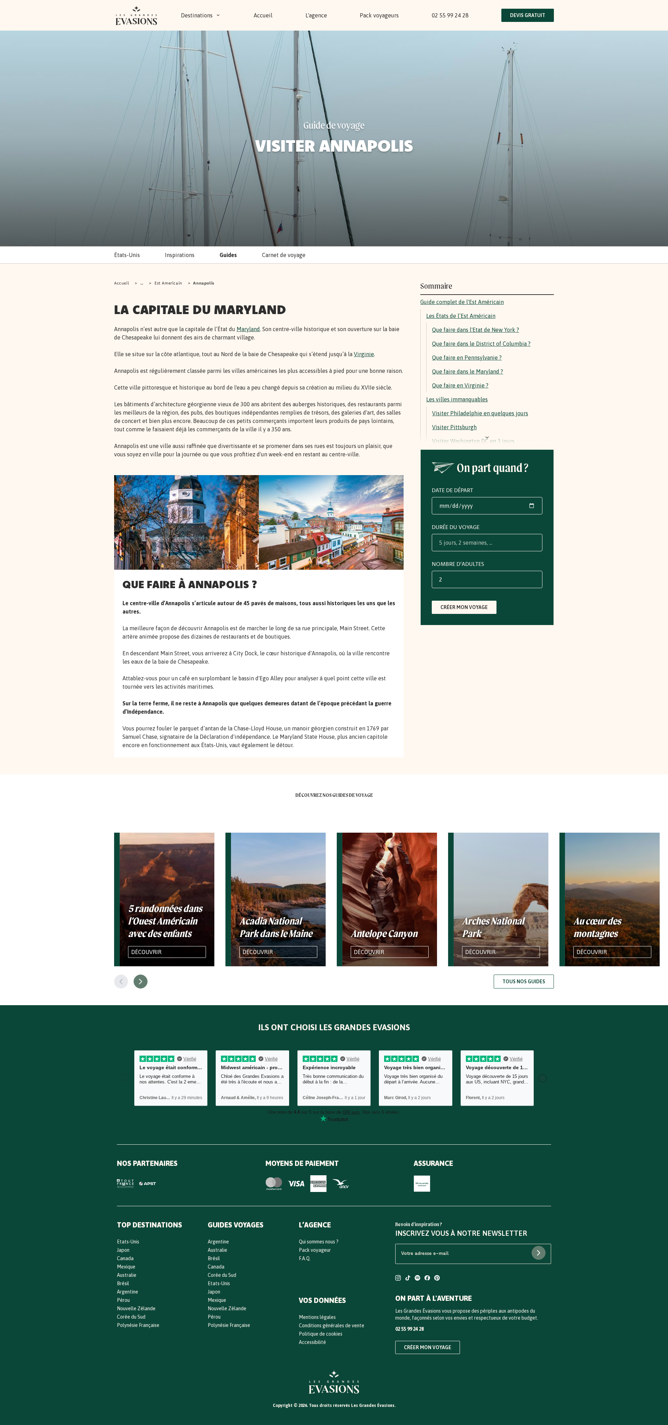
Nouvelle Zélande (136, 1308)
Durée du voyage (455, 526)
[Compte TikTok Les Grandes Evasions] (408, 1278)
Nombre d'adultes (458, 563)
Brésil (123, 1283)
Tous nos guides (523, 981)
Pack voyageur (315, 1250)
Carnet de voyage (283, 255)
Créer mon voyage (464, 607)
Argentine (127, 1292)
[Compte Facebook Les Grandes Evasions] (427, 1278)
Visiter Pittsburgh (454, 427)
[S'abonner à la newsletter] (539, 1253)
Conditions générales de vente (331, 1325)
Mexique (126, 1267)
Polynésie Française (138, 1325)
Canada (125, 1258)
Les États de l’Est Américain (460, 316)
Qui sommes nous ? (319, 1241)
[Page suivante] (141, 981)
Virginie (364, 354)
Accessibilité (312, 1342)
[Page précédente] (121, 981)
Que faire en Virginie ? (460, 385)
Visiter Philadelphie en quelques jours (480, 413)
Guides (228, 255)
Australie (126, 1275)
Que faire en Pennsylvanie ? (467, 357)
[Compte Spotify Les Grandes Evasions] (417, 1278)
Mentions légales (317, 1317)
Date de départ (452, 490)
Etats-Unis (128, 1241)
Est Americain (168, 283)
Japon (123, 1250)
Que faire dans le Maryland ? (467, 371)
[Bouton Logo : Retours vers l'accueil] (136, 15)
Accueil (263, 15)
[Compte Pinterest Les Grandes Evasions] (437, 1278)
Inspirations (179, 255)
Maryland (248, 329)
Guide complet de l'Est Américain (462, 302)
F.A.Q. (305, 1258)
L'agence (316, 15)
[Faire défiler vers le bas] (487, 437)
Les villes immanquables (457, 399)
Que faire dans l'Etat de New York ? (475, 330)
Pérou (123, 1300)
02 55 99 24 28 (450, 15)
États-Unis (127, 255)
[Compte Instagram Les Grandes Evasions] (398, 1278)
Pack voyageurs (379, 15)
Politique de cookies (320, 1334)
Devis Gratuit (527, 15)
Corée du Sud (131, 1317)
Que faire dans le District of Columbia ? (481, 344)
